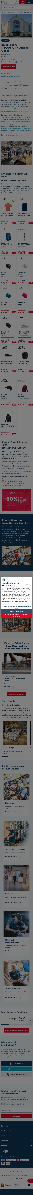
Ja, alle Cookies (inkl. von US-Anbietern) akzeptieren (16, 615)
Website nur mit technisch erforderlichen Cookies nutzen (16, 607)
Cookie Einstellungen (16, 611)
